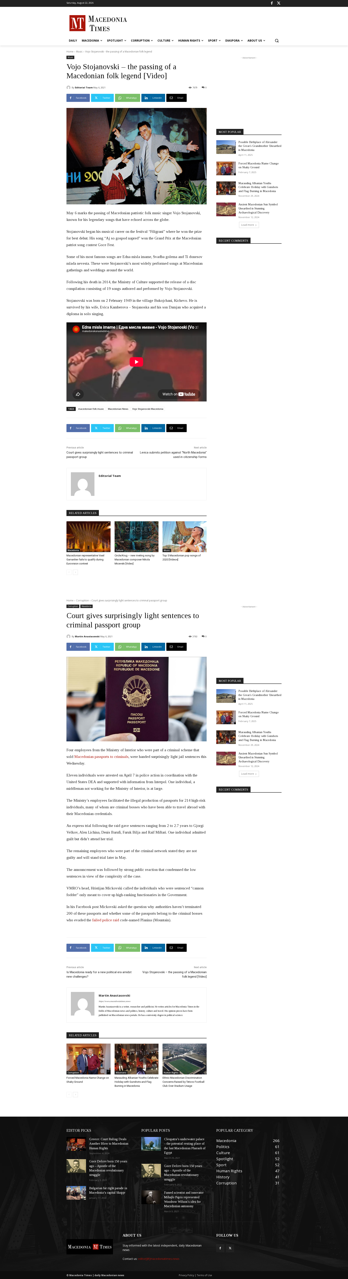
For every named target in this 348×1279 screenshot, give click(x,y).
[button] (277, 40)
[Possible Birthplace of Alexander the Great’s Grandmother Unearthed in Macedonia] (226, 147)
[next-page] (75, 572)
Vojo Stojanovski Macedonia (147, 408)
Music (79, 51)
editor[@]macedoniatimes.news (158, 1259)
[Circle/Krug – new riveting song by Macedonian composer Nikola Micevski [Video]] (137, 536)
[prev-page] (68, 572)
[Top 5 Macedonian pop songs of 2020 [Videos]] (185, 536)
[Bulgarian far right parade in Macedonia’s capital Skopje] (76, 1193)
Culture (119, 550)
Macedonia (73, 550)
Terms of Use (204, 1275)
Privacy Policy (187, 1275)
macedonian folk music (91, 408)
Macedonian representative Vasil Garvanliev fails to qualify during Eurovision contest (85, 559)
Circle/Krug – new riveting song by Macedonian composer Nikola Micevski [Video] (134, 559)
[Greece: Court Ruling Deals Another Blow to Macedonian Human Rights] (76, 1144)
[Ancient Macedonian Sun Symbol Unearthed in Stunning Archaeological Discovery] (226, 209)
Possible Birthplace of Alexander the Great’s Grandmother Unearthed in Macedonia (259, 146)
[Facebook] (272, 3)
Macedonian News (118, 408)
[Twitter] (279, 3)
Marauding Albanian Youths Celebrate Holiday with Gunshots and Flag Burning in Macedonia (258, 187)
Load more (247, 225)
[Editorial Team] (69, 88)
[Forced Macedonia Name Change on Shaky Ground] (226, 168)
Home (70, 51)
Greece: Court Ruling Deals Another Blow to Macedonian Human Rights (108, 1143)
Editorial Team (84, 87)
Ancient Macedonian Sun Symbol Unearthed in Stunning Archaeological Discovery (258, 208)
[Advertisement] (204, 23)
